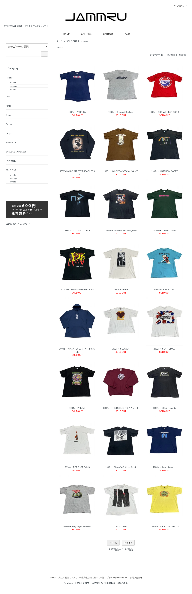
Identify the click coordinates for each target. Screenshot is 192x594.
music (85, 41)
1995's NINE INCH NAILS (77, 230)
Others (9, 124)
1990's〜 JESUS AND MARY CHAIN (77, 289)
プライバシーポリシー (117, 577)
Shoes (8, 115)
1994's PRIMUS (77, 408)
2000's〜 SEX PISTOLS (164, 349)
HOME (66, 34)
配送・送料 (86, 34)
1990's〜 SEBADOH (121, 349)
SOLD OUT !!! (72, 41)
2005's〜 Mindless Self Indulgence (120, 230)
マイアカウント (180, 5)
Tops (8, 97)
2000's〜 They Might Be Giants (77, 526)
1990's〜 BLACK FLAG (164, 289)
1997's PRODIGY (77, 112)
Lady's (9, 133)
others (13, 89)
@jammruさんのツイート (21, 223)
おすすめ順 (156, 54)
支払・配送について (67, 577)
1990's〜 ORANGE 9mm (164, 230)
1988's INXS (121, 526)
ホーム (59, 41)
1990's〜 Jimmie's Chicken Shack (120, 467)
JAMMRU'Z (11, 142)
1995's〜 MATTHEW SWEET (164, 171)
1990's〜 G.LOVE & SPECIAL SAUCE (121, 171)
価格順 (171, 54)
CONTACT (108, 34)
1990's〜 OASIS (120, 289)
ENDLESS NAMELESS (16, 152)
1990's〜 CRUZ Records (164, 408)
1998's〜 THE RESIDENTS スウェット (121, 408)
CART (127, 34)
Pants (8, 106)
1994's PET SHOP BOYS (77, 467)
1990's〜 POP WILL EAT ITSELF (164, 112)
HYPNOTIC (11, 161)
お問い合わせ (136, 577)
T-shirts (9, 78)
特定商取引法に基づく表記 (92, 577)
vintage (13, 86)
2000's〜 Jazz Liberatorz (164, 467)
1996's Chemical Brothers (120, 112)
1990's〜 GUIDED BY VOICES (164, 526)
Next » (128, 542)
